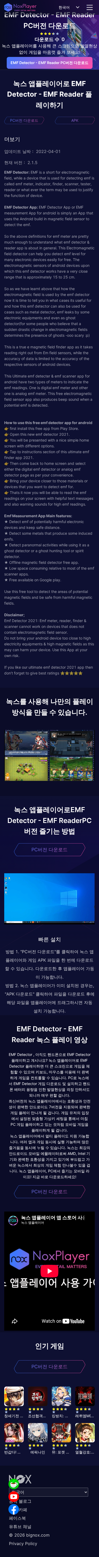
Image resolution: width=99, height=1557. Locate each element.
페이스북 (17, 1518)
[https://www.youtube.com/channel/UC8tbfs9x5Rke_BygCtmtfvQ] (13, 1496)
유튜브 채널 (20, 1526)
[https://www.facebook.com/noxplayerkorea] (13, 1509)
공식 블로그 (20, 1501)
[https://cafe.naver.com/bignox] (13, 1484)
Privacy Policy (23, 1543)
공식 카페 (18, 1509)
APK (74, 120)
